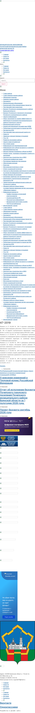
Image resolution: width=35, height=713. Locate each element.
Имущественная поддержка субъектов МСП (17, 151)
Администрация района (11, 99)
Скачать (2, 366)
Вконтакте (5, 703)
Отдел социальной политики (12, 169)
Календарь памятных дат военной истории (17, 176)
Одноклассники (9, 707)
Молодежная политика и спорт (13, 167)
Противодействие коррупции (12, 107)
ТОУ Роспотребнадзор (14, 203)
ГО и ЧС (5, 138)
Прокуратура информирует (15, 200)
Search (2, 78)
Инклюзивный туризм (10, 205)
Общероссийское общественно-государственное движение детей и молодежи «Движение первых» (18, 188)
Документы (7, 101)
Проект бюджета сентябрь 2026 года (15, 411)
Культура (6, 165)
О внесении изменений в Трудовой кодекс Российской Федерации (16, 380)
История (6, 58)
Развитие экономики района (12, 140)
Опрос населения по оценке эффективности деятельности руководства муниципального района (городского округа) (17, 120)
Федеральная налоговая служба (17, 202)
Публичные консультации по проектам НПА (17, 128)
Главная (5, 54)
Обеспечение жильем (10, 163)
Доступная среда (8, 144)
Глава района (7, 93)
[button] (17, 64)
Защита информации (10, 117)
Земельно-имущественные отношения (15, 136)
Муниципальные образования (12, 103)
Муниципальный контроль (11, 124)
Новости (6, 56)
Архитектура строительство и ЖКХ (14, 157)
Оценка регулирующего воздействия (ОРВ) (17, 126)
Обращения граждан (10, 97)
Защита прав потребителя (11, 142)
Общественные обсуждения (12, 174)
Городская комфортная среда (12, 159)
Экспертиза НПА (8, 130)
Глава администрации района (13, 95)
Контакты (6, 60)
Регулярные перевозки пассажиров (14, 161)
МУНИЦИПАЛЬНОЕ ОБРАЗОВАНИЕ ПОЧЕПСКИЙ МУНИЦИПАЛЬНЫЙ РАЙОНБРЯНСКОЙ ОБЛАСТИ (13, 46)
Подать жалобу (9, 617)
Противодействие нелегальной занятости (16, 132)
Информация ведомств (10, 192)
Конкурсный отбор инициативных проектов (17, 105)
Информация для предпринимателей (15, 145)
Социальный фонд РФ (14, 198)
